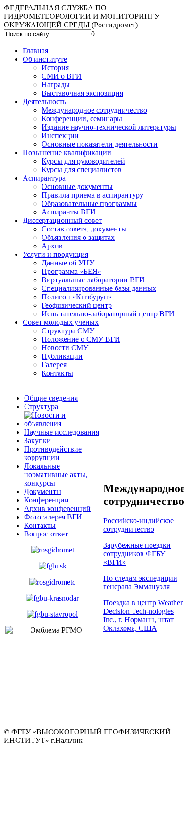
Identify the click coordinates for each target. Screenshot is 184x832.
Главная (35, 51)
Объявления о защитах (78, 237)
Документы (42, 491)
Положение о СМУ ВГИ (81, 339)
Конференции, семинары (82, 119)
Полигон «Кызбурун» (77, 297)
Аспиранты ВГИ (69, 212)
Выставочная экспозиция (82, 93)
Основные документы (77, 186)
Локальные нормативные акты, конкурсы (55, 474)
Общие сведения (51, 398)
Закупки (37, 441)
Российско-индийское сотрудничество (138, 525)
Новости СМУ (65, 348)
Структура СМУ (68, 331)
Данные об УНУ (68, 263)
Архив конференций (57, 508)
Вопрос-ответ (46, 534)
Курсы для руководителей (83, 161)
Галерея (54, 365)
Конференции (46, 500)
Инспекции (60, 136)
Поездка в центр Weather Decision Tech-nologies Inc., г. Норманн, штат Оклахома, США (143, 615)
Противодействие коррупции (53, 453)
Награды (56, 85)
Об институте (45, 59)
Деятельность (44, 102)
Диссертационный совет (62, 220)
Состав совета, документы (84, 229)
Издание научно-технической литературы (109, 127)
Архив (52, 246)
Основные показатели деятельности (100, 144)
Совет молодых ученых (61, 322)
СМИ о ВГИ (62, 76)
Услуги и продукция (55, 254)
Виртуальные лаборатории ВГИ (93, 280)
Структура (41, 407)
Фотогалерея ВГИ (53, 517)
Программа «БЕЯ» (71, 271)
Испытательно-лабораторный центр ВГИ (108, 314)
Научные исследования (61, 432)
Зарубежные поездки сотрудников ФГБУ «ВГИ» (137, 553)
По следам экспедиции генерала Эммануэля (140, 582)
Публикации (62, 356)
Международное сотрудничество (94, 110)
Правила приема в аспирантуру (92, 195)
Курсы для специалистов (82, 169)
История (55, 68)
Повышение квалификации (67, 152)
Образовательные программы (89, 203)
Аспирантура (44, 178)
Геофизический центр (77, 305)
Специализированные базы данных (99, 288)
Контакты (57, 373)
